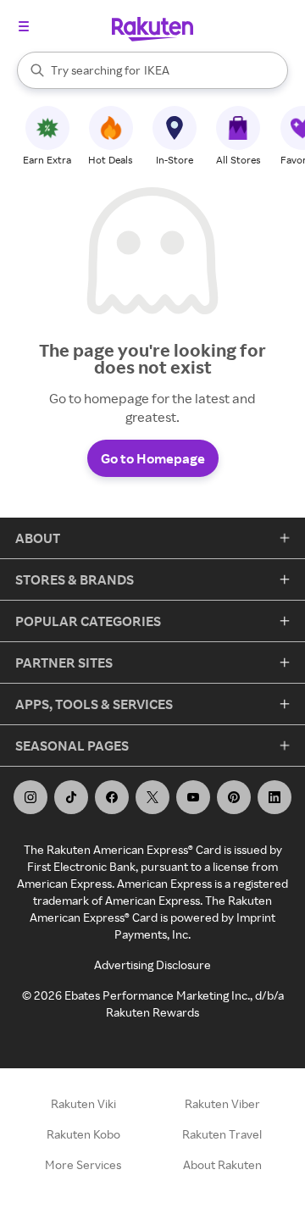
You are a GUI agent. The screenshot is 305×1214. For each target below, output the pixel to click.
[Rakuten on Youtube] (193, 797)
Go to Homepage (153, 458)
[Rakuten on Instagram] (30, 797)
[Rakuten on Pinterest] (234, 797)
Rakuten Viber (222, 1103)
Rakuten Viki (83, 1103)
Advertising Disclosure (152, 964)
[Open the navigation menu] (23, 26)
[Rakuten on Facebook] (112, 797)
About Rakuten (222, 1164)
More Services (83, 1164)
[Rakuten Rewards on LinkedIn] (274, 797)
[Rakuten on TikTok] (71, 797)
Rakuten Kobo (83, 1134)
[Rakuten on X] (152, 797)
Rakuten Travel (222, 1134)
